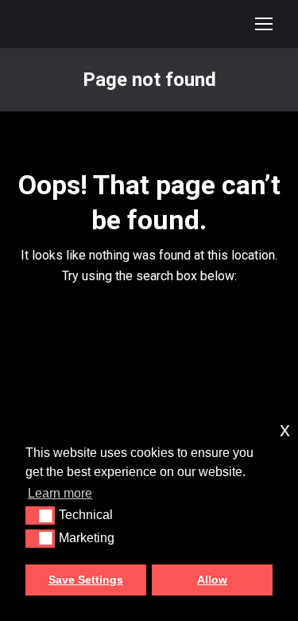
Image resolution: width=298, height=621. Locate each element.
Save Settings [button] (85, 579)
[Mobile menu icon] (263, 23)
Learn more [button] (60, 493)
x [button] (285, 429)
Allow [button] (212, 579)
